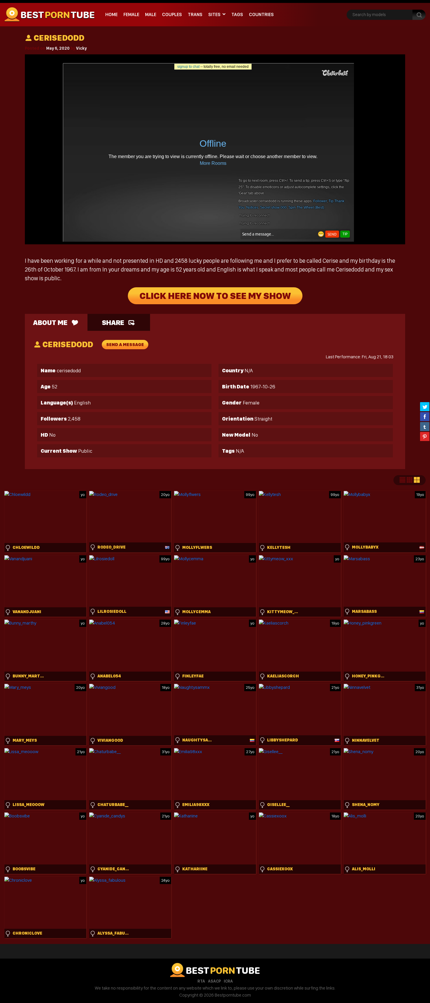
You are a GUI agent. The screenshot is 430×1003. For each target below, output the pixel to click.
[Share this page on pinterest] (424, 436)
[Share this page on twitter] (424, 406)
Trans (195, 14)
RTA (201, 981)
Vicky (81, 48)
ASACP (214, 981)
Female (131, 14)
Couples (172, 14)
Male (150, 14)
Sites (214, 14)
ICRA (228, 981)
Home (111, 14)
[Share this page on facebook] (424, 416)
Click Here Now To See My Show (215, 295)
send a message (125, 344)
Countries (261, 14)
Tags (237, 14)
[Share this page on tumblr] (424, 426)
